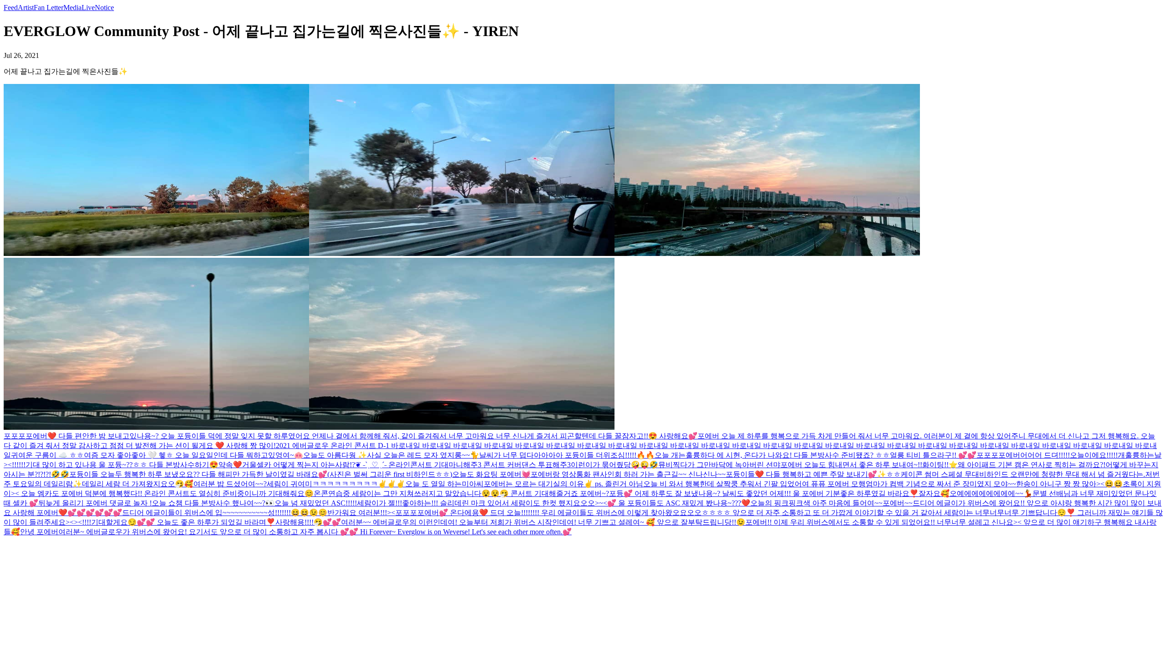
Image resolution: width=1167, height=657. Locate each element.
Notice (104, 7)
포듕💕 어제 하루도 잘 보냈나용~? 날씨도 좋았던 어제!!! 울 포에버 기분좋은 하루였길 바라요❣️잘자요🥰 (779, 493)
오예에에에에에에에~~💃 (991, 493)
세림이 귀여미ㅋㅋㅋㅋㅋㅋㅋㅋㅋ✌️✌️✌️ (336, 484)
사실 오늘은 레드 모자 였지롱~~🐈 (423, 455)
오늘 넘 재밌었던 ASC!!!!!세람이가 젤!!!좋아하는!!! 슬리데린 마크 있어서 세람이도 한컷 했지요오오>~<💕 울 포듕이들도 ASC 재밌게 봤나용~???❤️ (512, 503)
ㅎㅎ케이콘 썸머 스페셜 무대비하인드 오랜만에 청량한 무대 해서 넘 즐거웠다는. (1015, 474)
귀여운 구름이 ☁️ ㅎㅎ (47, 455)
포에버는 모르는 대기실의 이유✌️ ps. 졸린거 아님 (563, 484)
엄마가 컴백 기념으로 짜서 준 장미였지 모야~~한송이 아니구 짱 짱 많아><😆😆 (994, 484)
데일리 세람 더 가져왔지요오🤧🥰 (137, 484)
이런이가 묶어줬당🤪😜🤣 (614, 465)
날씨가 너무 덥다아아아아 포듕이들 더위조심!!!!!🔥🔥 (567, 455)
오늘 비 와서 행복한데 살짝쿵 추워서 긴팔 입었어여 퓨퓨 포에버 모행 (754, 484)
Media (72, 7)
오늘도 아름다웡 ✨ (335, 455)
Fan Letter (48, 7)
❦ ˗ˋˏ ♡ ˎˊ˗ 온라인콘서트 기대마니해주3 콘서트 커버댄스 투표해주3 (463, 465)
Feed (11, 7)
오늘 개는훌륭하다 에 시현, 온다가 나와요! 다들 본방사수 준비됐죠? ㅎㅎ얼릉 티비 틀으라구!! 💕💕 (815, 455)
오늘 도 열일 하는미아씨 (444, 484)
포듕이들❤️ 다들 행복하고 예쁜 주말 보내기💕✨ (806, 474)
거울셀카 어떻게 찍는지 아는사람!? (298, 465)
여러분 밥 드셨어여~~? (230, 484)
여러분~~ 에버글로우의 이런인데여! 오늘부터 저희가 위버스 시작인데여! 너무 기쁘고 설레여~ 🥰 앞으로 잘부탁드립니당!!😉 (543, 522)
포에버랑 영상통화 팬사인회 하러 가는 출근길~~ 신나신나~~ (628, 474)
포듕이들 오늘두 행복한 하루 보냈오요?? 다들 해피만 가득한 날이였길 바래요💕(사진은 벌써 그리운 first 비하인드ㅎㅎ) (260, 474)
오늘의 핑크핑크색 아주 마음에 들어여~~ (816, 503)
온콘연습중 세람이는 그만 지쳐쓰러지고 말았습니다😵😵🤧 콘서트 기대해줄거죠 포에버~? (461, 493)
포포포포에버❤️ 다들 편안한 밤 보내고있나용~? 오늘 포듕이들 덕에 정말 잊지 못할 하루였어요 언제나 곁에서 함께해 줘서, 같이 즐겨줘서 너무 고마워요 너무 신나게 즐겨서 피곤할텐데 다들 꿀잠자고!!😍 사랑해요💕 (350, 436)
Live (88, 7)
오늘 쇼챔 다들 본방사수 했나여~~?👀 (213, 503)
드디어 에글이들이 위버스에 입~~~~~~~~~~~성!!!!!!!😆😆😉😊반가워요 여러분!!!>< (258, 512)
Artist (26, 7)
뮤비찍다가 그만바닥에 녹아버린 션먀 (719, 465)
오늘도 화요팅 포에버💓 (491, 474)
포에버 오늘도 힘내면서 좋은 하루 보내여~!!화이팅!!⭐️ (869, 465)
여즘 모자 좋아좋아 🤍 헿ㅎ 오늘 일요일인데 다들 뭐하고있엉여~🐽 (193, 455)
